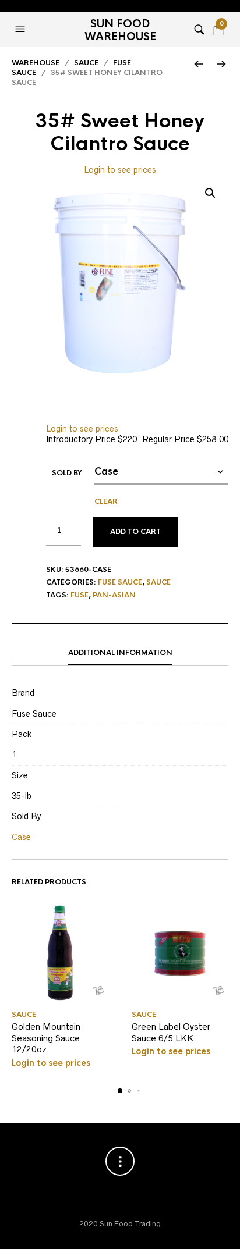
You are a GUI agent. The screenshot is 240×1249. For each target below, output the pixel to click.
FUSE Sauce (120, 582)
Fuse (79, 595)
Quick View (98, 991)
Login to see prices (120, 170)
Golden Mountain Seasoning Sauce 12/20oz (46, 1038)
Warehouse (35, 62)
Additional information (120, 652)
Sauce (86, 62)
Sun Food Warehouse (120, 30)
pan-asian (114, 595)
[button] (22, 29)
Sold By (67, 473)
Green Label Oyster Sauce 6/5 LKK (171, 1032)
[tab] (120, 653)
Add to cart (135, 531)
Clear (106, 501)
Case (21, 837)
